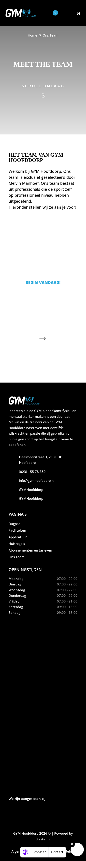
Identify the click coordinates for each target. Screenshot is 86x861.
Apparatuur (18, 537)
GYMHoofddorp (31, 489)
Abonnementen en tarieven (30, 550)
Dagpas (14, 523)
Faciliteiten (17, 530)
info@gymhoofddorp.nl (36, 480)
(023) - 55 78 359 (32, 471)
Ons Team (16, 557)
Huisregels (17, 543)
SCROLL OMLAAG (43, 86)
